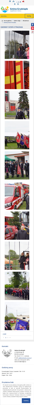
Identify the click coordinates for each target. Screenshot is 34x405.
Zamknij (26, 400)
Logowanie (18, 4)
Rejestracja (15, 4)
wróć (4, 334)
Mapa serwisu (14, 1)
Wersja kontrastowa (10, 1)
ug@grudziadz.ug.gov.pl (24, 358)
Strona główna (8, 20)
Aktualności (26, 20)
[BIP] (23, 1)
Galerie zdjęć (17, 20)
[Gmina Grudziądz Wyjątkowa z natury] (17, 9)
